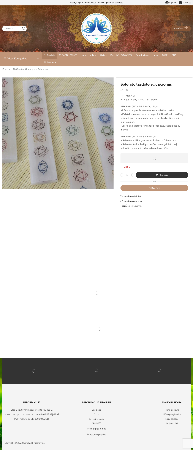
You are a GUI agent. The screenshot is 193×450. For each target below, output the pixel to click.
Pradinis (51, 55)
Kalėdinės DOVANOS (121, 55)
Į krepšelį (163, 175)
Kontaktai (51, 62)
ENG (174, 55)
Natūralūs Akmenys (24, 69)
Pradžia (6, 69)
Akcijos (103, 55)
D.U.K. (165, 55)
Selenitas (43, 69)
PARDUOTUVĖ (69, 55)
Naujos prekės (89, 55)
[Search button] (24, 28)
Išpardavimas (142, 55)
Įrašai (155, 55)
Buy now (155, 187)
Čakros (129, 205)
